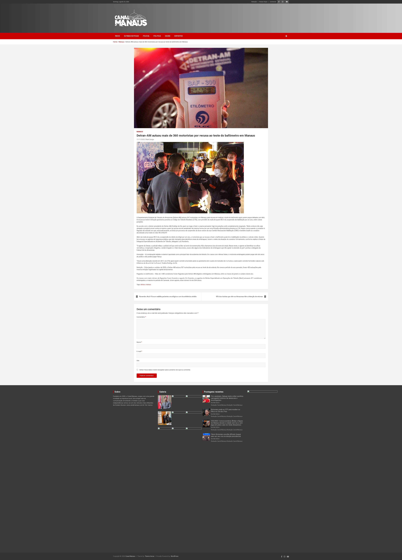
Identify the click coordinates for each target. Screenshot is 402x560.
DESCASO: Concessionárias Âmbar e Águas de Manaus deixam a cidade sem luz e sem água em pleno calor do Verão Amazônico (227, 423)
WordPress (174, 556)
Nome (139, 342)
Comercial (273, 2)
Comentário (141, 317)
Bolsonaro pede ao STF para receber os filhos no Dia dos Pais (225, 410)
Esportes (178, 36)
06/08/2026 (215, 402)
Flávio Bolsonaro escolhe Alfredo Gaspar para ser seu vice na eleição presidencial (226, 435)
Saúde (167, 36)
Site (138, 361)
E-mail (139, 351)
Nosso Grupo (263, 2)
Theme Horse (149, 556)
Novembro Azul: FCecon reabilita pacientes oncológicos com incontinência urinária (167, 297)
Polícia (146, 36)
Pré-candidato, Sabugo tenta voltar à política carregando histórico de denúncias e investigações (227, 398)
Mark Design (150, 139)
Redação (254, 2)
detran (142, 284)
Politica (157, 36)
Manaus (140, 132)
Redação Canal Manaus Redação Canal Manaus (226, 405)
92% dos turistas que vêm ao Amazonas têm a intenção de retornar (239, 297)
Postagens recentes (213, 392)
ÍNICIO (117, 36)
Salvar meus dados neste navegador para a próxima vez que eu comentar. (164, 370)
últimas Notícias (131, 36)
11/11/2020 (141, 139)
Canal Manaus (130, 556)
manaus (148, 284)
